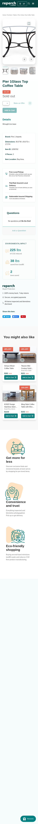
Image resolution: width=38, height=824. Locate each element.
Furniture (9, 15)
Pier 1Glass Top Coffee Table (26, 15)
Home (4, 15)
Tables (15, 15)
